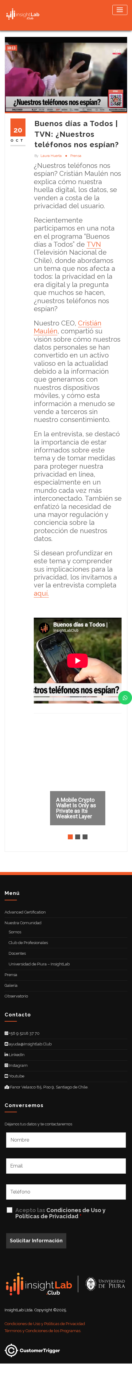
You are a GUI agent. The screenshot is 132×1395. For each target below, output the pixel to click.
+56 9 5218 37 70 (24, 1033)
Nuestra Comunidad (23, 923)
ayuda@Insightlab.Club (30, 1044)
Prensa (75, 156)
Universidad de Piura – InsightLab (39, 964)
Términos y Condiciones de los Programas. (43, 1330)
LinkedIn (16, 1054)
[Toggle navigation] (119, 10)
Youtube (16, 1076)
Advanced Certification (25, 912)
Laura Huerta (48, 156)
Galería (11, 985)
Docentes (17, 953)
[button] (77, 782)
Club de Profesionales (28, 942)
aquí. (41, 593)
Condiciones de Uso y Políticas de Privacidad (60, 1213)
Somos (15, 932)
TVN (94, 244)
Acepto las (60, 1213)
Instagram (18, 1065)
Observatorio (16, 996)
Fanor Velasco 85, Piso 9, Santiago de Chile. (48, 1087)
